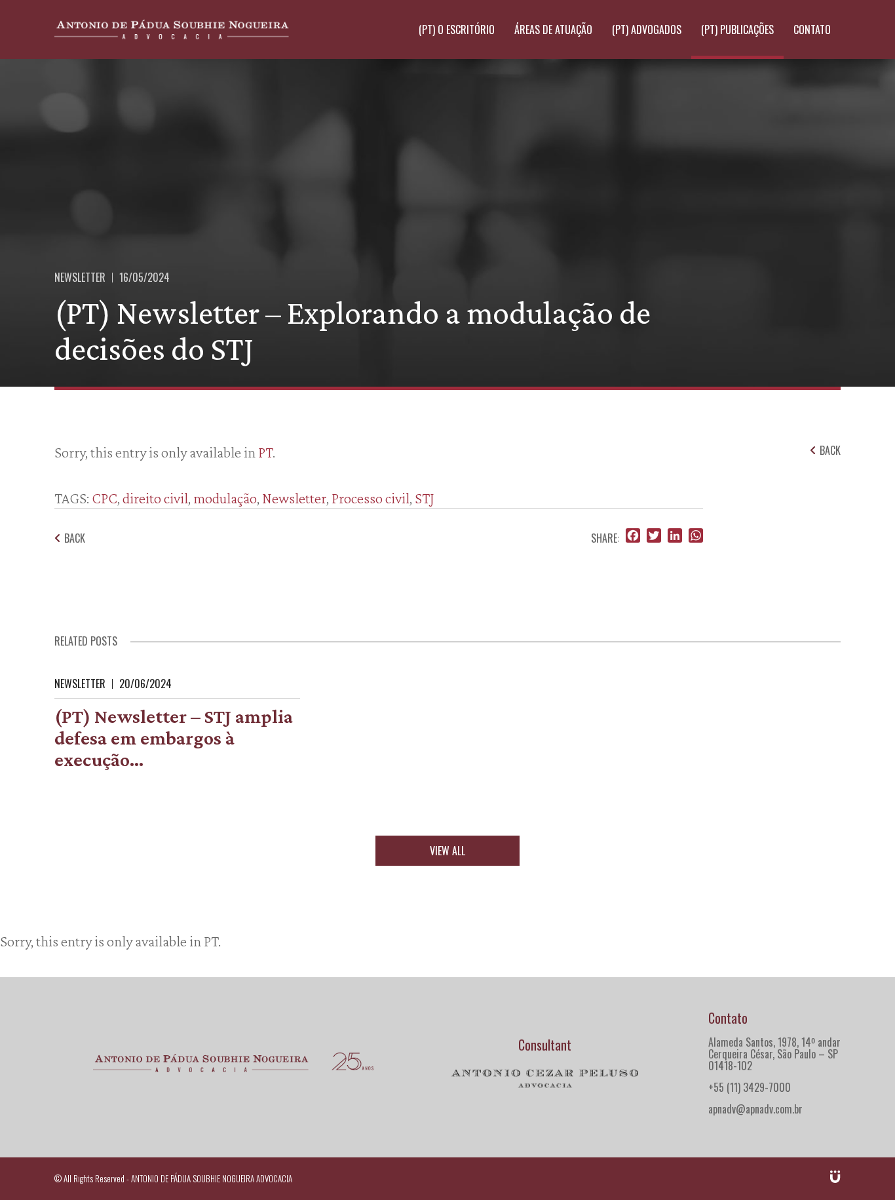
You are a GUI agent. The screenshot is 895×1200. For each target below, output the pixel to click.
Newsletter (79, 277)
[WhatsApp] (696, 536)
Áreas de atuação (553, 29)
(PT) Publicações (737, 29)
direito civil (155, 498)
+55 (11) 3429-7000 (749, 1087)
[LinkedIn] (675, 536)
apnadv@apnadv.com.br (755, 1109)
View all (447, 851)
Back (74, 538)
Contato (812, 29)
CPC (104, 498)
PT (265, 452)
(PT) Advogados (646, 29)
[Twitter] (654, 536)
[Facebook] (633, 536)
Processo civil (370, 498)
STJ (424, 498)
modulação (225, 498)
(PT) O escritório (457, 29)
